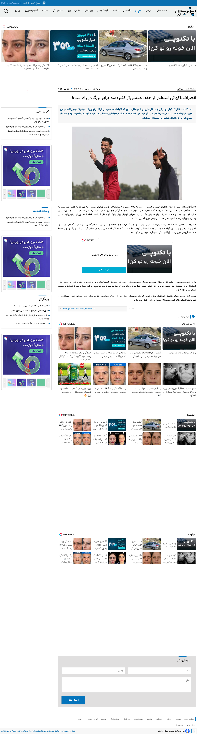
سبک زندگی (58, 10)
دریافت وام (104, 269)
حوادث (45, 10)
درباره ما (179, 725)
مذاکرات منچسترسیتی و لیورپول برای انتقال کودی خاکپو (27, 126)
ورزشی (138, 10)
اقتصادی (127, 10)
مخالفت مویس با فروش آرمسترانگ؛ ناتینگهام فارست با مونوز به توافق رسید (28, 120)
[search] (6, 12)
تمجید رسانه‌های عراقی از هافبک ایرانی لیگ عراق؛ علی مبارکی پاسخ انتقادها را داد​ (28, 133)
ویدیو (18, 10)
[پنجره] (185, 12)
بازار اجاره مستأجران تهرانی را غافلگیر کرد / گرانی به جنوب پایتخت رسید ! (27, 317)
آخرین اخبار (42, 112)
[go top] (193, 731)
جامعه (116, 10)
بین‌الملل (89, 10)
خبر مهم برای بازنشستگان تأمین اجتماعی (32, 323)
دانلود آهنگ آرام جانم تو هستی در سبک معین (31, 305)
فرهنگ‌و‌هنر (103, 10)
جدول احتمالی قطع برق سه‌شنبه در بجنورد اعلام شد (28, 310)
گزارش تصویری (32, 10)
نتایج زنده (35, 3)
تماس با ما (191, 725)
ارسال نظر (73, 700)
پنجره (51, 731)
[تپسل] (83, 240)
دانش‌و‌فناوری (74, 10)
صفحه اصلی (162, 10)
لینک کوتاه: (133, 308)
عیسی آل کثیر (184, 316)
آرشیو (23, 3)
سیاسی (149, 10)
